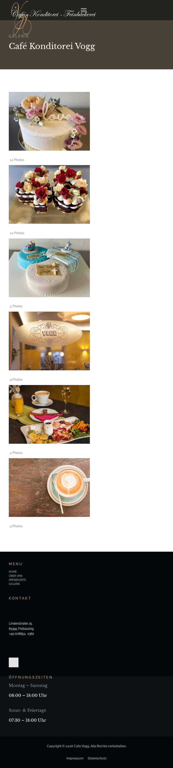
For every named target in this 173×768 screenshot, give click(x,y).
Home (13, 571)
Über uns (15, 575)
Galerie (14, 584)
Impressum (74, 758)
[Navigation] (83, 10)
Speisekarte (17, 579)
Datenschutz (97, 758)
